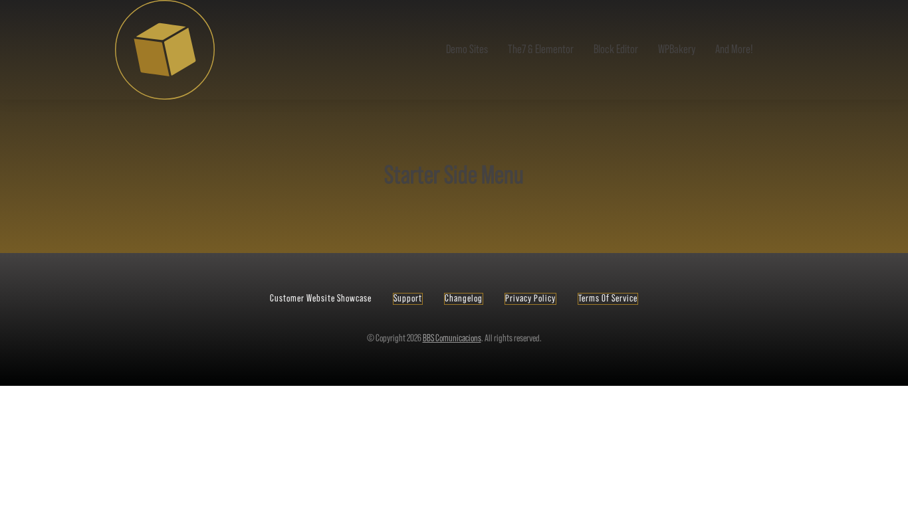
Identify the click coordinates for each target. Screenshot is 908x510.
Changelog (464, 298)
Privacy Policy (530, 298)
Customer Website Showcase (321, 298)
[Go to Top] (892, 494)
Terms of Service (607, 298)
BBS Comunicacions (452, 338)
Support (408, 298)
